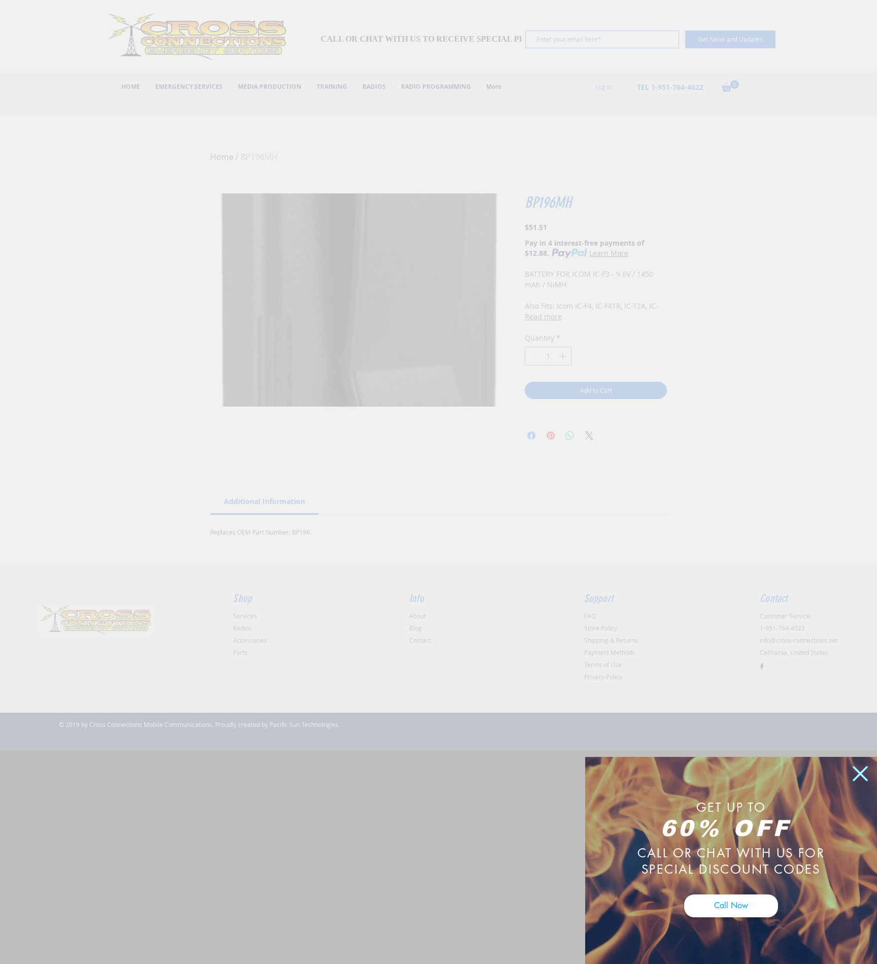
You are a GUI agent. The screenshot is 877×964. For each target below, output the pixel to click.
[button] (860, 773)
